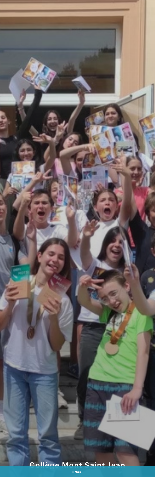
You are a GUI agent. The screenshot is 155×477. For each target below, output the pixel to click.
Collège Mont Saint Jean (77, 465)
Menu (78, 471)
